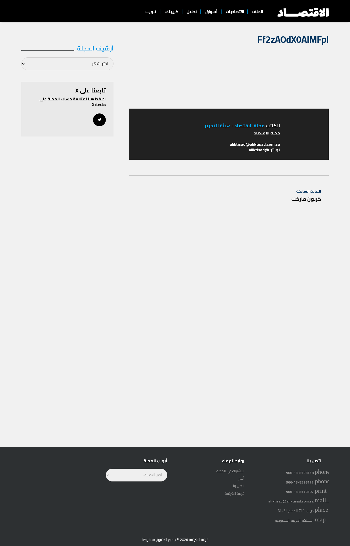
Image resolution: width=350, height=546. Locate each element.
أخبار (241, 478)
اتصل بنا (238, 485)
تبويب (150, 11)
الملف (257, 11)
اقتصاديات (235, 11)
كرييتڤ (171, 11)
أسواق (211, 11)
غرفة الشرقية (234, 493)
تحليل (192, 11)
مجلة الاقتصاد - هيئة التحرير (235, 125)
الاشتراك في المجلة (230, 471)
